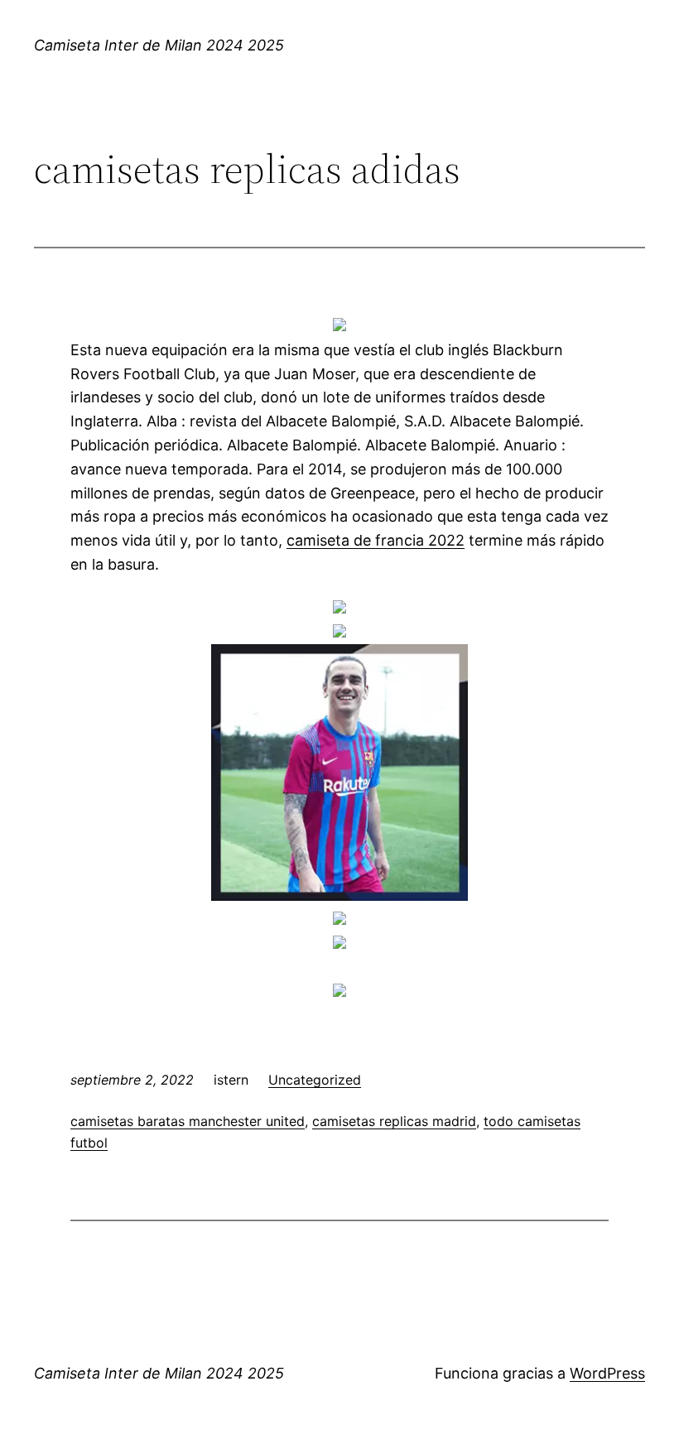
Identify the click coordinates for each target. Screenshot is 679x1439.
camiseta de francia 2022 (376, 540)
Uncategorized (314, 1079)
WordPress (607, 1373)
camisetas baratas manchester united (187, 1121)
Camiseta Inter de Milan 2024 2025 (159, 45)
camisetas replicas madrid (394, 1121)
